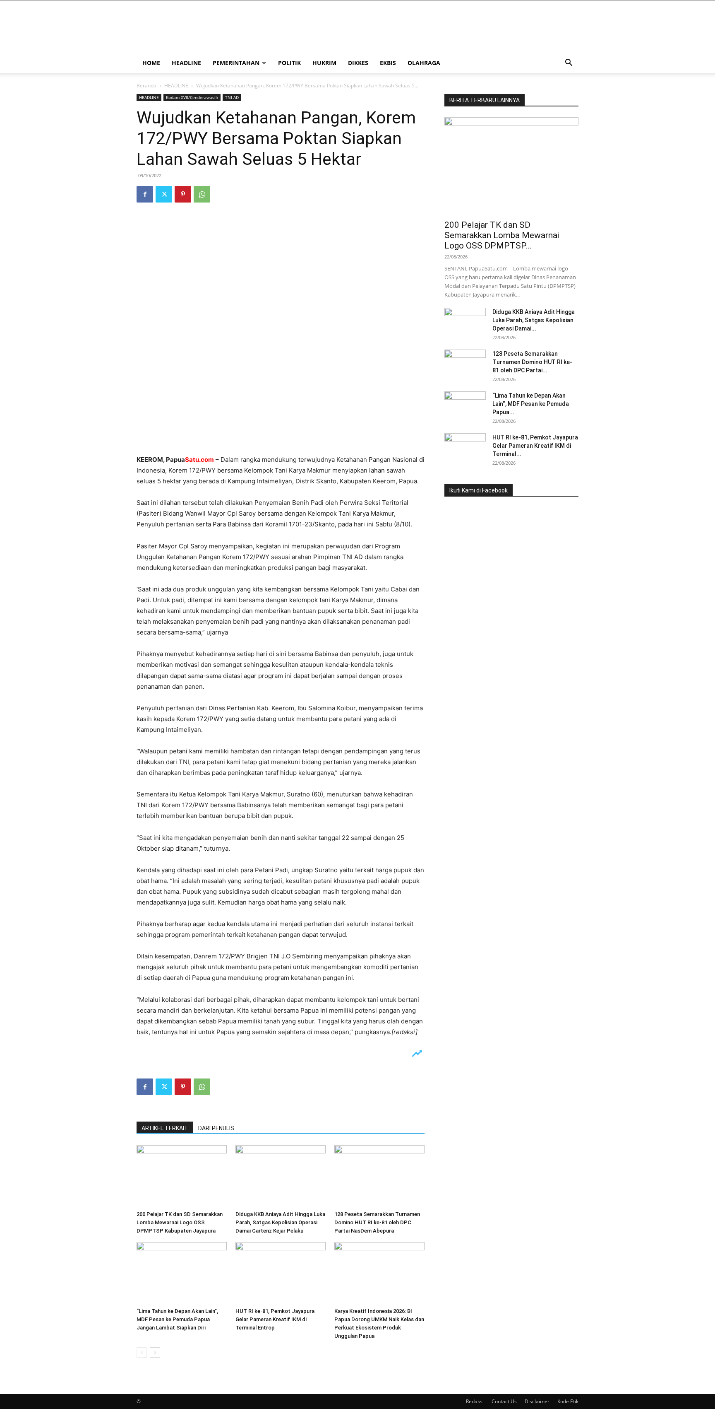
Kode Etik (567, 1401)
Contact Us (504, 1401)
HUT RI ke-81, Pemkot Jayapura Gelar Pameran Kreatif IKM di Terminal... (535, 445)
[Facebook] (145, 194)
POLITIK (289, 63)
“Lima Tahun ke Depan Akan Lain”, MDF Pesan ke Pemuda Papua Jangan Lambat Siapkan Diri (177, 1319)
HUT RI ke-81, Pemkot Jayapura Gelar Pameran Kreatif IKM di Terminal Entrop (274, 1319)
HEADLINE (186, 63)
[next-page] (155, 1352)
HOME (151, 63)
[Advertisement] (280, 433)
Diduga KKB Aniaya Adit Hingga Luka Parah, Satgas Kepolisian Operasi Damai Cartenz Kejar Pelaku (280, 1222)
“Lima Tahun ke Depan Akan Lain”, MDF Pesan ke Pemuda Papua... (530, 403)
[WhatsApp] (202, 194)
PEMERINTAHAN (236, 63)
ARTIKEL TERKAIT (165, 1128)
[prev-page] (142, 1352)
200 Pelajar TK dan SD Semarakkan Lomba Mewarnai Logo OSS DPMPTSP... (501, 235)
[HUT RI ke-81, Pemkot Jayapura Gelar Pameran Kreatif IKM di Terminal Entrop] (280, 1273)
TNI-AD (232, 97)
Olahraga (424, 63)
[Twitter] (164, 194)
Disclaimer (537, 1401)
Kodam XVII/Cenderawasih (192, 97)
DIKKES (358, 63)
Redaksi (475, 1401)
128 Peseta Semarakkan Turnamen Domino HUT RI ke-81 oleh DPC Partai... (532, 362)
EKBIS (388, 63)
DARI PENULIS (216, 1128)
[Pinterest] (183, 194)
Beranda (146, 85)
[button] (568, 64)
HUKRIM (324, 63)
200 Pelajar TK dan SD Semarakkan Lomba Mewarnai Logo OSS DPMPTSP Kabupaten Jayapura (180, 1222)
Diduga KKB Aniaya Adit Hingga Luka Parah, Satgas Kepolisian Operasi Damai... (533, 320)
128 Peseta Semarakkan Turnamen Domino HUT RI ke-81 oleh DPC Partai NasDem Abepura (377, 1222)
